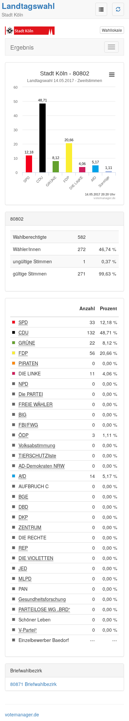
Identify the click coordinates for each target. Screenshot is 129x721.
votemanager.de (22, 714)
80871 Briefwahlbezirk (33, 684)
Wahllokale (112, 30)
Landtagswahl (28, 5)
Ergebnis (22, 47)
